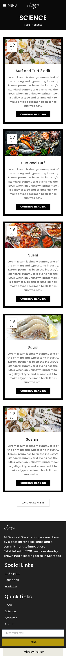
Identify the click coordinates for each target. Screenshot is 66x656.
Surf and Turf (33, 162)
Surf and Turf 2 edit (33, 70)
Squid (33, 347)
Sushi (33, 255)
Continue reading (33, 114)
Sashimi (33, 439)
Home (27, 25)
